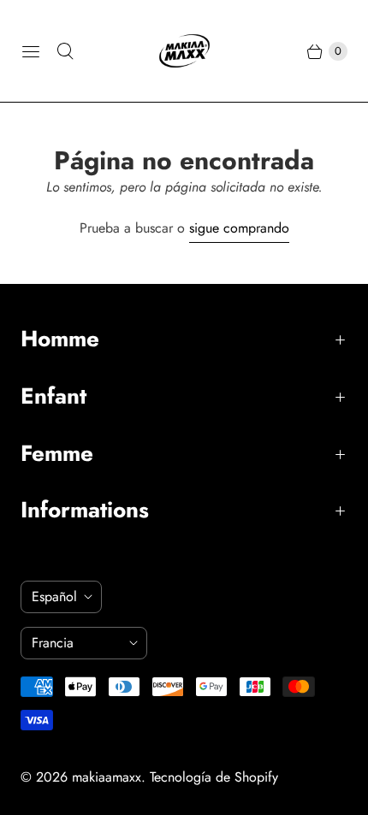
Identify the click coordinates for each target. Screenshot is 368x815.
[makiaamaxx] (184, 51)
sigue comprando (239, 228)
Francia (77, 643)
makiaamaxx (106, 777)
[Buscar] (65, 51)
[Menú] (31, 51)
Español (54, 596)
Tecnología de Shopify (214, 777)
